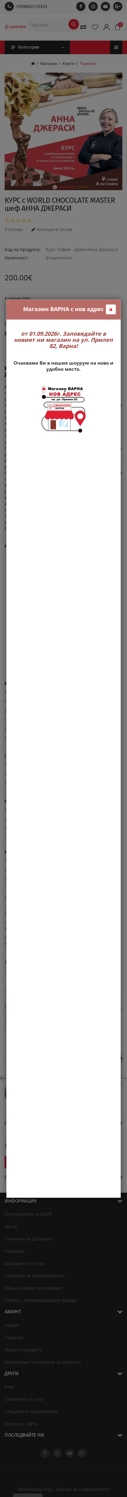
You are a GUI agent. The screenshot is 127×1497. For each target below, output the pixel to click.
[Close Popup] (111, 309)
